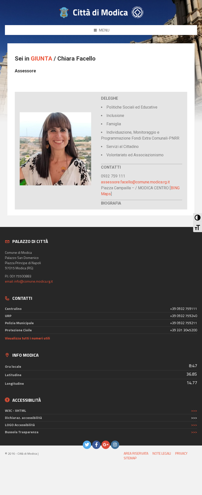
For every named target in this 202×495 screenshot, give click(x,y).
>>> (194, 410)
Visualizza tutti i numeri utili (27, 338)
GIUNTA (41, 58)
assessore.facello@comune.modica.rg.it (135, 182)
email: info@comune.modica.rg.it (29, 281)
